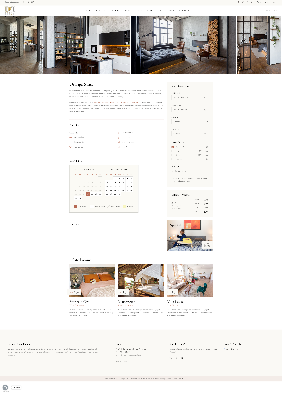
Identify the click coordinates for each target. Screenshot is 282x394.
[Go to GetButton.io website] (5, 391)
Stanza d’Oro (79, 301)
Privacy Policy (113, 379)
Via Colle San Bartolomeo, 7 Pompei (132, 349)
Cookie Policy (103, 379)
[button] (277, 45)
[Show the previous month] (75, 169)
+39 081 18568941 (125, 352)
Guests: (175, 129)
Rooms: (175, 117)
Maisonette (126, 301)
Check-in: (176, 93)
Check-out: (177, 105)
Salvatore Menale (177, 379)
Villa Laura (175, 301)
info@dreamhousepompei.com (129, 355)
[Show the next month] (132, 169)
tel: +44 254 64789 (28, 2)
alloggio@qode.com (11, 2)
